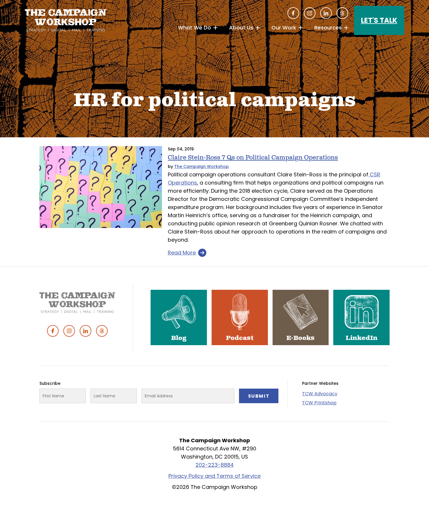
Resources (328, 27)
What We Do (194, 27)
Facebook (293, 13)
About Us (241, 27)
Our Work (283, 27)
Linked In (326, 13)
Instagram (309, 13)
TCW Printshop (319, 402)
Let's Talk (379, 20)
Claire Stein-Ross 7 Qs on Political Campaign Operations (253, 158)
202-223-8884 (215, 464)
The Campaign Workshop (201, 166)
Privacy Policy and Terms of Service (214, 476)
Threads (342, 13)
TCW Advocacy (319, 393)
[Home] (65, 20)
